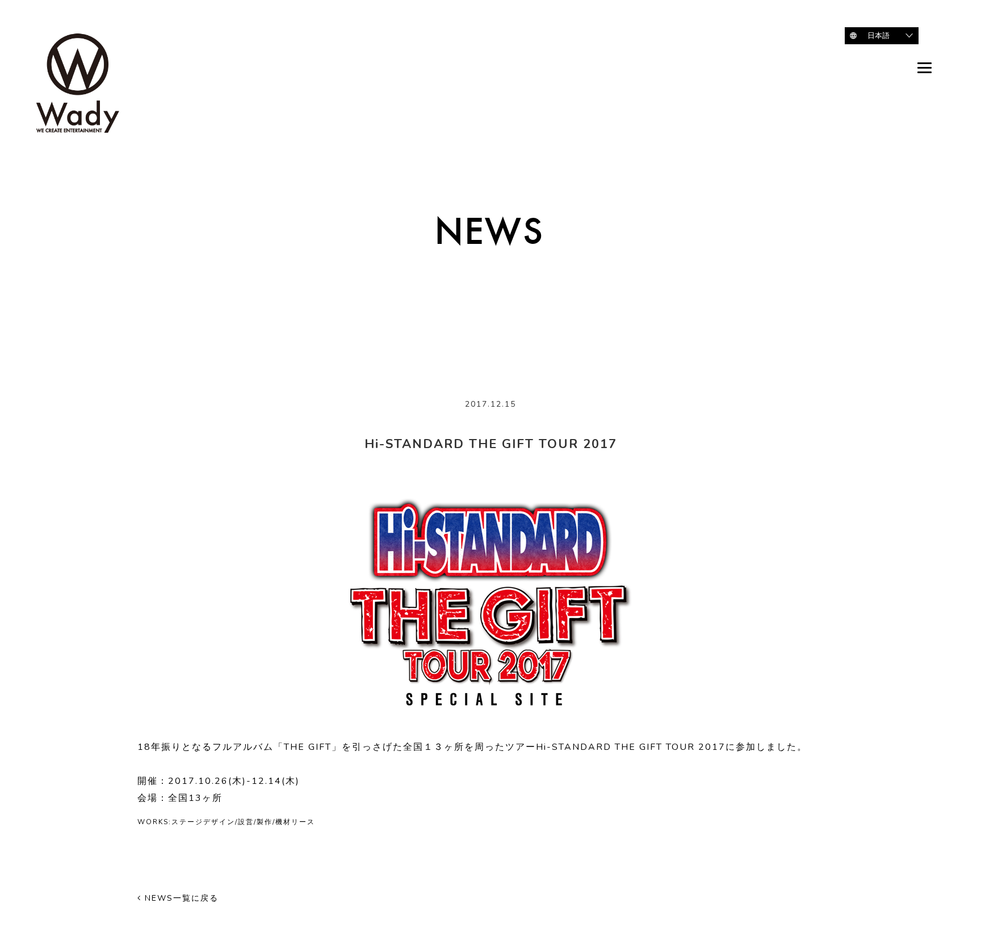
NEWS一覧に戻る (180, 898)
